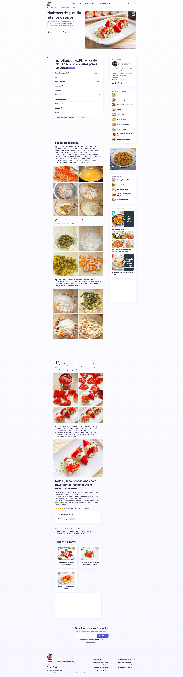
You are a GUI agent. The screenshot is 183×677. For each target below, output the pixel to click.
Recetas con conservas (80, 533)
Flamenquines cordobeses (124, 180)
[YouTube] (121, 83)
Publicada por (62, 528)
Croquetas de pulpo (122, 189)
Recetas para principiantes (63, 536)
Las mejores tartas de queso (100, 670)
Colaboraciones (58, 670)
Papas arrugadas (121, 129)
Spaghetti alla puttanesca (124, 185)
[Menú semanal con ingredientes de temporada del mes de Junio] (123, 239)
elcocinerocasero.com (124, 63)
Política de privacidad (77, 672)
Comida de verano (60, 531)
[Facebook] (113, 83)
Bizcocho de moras (122, 199)
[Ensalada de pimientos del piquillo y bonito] (66, 556)
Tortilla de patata (121, 119)
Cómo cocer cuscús (122, 95)
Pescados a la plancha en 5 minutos (127, 665)
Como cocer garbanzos (123, 100)
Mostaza (57, 108)
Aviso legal (84, 672)
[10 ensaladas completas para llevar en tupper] (123, 262)
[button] (128, 3)
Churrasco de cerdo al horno (125, 105)
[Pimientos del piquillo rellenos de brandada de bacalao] (90, 556)
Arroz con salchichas (119, 167)
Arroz (56, 77)
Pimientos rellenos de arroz (63, 533)
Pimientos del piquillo (61, 73)
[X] (50, 667)
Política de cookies (68, 672)
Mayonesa (58, 103)
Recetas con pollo (97, 659)
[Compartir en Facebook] (47, 60)
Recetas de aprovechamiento (100, 662)
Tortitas (119, 109)
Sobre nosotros (50, 670)
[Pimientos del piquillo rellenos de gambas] (66, 580)
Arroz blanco (120, 114)
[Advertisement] (78, 606)
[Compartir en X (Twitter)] (47, 57)
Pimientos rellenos (87, 531)
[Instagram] (118, 83)
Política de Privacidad (90, 642)
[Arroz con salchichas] (123, 159)
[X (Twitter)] (115, 83)
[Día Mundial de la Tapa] (123, 219)
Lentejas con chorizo (123, 124)
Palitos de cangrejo (60, 81)
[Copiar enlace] (47, 63)
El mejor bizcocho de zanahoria (101, 667)
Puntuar (72, 519)
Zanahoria (58, 86)
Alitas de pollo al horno (123, 139)
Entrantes (50, 48)
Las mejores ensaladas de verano (101, 665)
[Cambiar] (71, 68)
